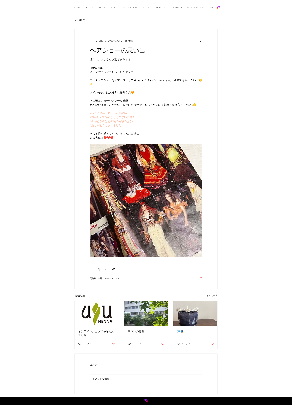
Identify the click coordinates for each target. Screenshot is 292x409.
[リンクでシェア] (113, 269)
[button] (213, 20)
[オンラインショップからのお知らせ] (97, 313)
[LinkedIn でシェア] (106, 269)
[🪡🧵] (195, 313)
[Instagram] (219, 8)
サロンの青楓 (136, 331)
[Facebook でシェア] (91, 269)
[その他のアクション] (200, 41)
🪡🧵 (180, 331)
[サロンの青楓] (146, 313)
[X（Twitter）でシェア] (98, 269)
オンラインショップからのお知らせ (96, 333)
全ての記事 (80, 19)
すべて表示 (212, 295)
